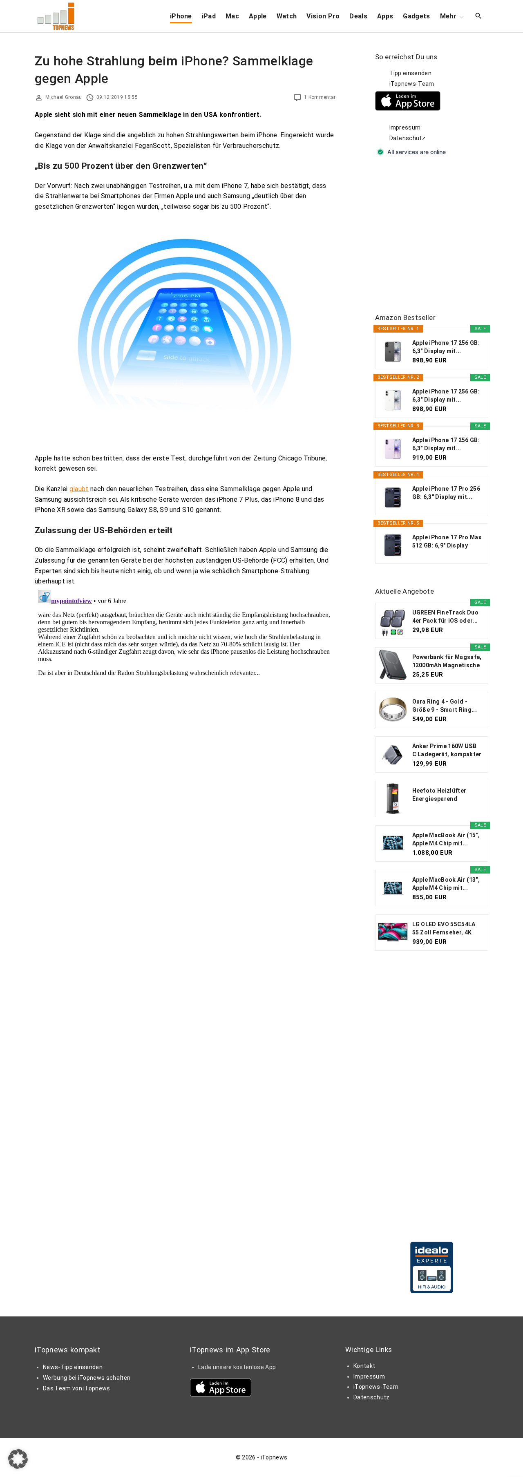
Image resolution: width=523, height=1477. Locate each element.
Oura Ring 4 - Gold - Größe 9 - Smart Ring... (444, 705)
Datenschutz (407, 138)
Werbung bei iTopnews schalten (86, 1377)
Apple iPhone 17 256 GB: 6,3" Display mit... (446, 347)
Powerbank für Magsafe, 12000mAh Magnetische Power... (447, 661)
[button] (18, 1459)
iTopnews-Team (411, 83)
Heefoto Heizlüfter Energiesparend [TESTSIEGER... (439, 795)
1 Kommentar (320, 97)
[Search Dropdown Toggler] (478, 16)
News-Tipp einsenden (73, 1367)
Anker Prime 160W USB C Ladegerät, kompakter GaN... (447, 750)
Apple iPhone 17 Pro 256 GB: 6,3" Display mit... (446, 492)
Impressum (405, 127)
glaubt (79, 489)
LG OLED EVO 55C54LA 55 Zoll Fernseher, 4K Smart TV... (444, 928)
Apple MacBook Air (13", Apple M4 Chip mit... (446, 883)
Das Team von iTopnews (76, 1388)
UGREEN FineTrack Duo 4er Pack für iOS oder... (445, 616)
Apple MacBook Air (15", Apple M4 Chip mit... (446, 839)
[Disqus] (185, 689)
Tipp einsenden (410, 73)
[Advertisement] (436, 235)
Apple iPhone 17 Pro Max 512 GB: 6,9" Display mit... (446, 542)
